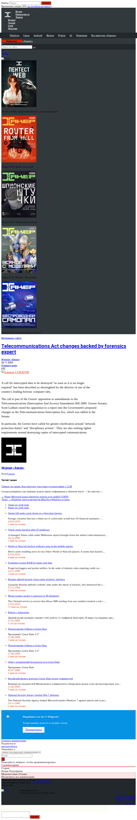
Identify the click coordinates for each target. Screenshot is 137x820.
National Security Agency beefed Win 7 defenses (33, 695)
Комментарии (9, 365)
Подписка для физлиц (126, 795)
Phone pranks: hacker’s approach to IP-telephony (33, 596)
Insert (34, 817)
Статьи (11, 473)
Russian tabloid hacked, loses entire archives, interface (36, 579)
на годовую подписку (39, 6)
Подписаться (33, 729)
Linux (26, 35)
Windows (14, 35)
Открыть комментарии (13, 740)
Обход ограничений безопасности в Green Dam (34, 662)
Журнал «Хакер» (10, 359)
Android (38, 35)
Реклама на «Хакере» (126, 801)
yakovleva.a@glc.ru (41, 782)
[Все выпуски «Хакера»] (1, 39)
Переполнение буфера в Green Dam (27, 629)
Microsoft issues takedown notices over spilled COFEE (34, 496)
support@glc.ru (44, 780)
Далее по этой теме (18, 505)
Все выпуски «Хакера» (103, 35)
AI (71, 35)
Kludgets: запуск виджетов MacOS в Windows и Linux (35, 499)
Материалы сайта (11, 338)
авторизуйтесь (9, 746)
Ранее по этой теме (18, 507)
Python (61, 35)
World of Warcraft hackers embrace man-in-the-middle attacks (40, 546)
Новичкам (81, 35)
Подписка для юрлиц (126, 798)
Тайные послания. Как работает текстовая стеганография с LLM (36, 486)
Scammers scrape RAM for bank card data (30, 562)
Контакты (131, 803)
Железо (50, 35)
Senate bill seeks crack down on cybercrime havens (35, 513)
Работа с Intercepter (18, 612)
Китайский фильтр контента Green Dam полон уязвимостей (40, 678)
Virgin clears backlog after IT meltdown (29, 529)
